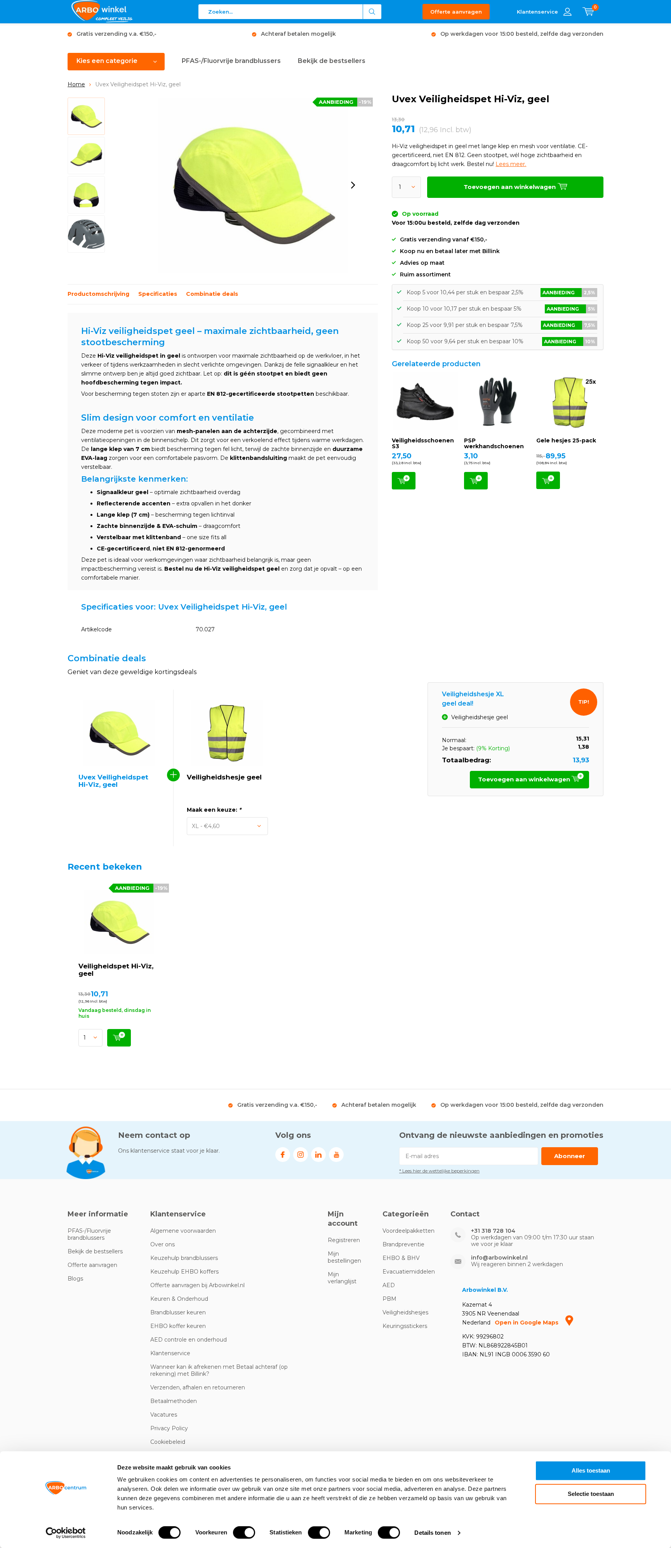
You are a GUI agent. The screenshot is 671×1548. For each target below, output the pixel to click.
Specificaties (157, 293)
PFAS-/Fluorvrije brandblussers (231, 61)
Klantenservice (170, 1353)
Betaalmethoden (173, 1401)
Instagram (300, 1154)
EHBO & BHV (401, 1257)
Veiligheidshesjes (405, 1312)
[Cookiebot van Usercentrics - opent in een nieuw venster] (66, 1533)
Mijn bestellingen (344, 1257)
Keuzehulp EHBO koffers (184, 1271)
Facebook (282, 1154)
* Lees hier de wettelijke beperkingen (439, 1171)
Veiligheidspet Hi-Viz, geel (115, 969)
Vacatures (163, 1414)
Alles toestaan (591, 1470)
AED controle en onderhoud (188, 1339)
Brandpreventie (403, 1244)
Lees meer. (510, 164)
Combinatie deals (212, 293)
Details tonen (432, 1532)
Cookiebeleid (167, 1441)
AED (388, 1285)
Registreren (344, 1240)
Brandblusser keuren (178, 1312)
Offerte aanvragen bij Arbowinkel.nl (197, 1285)
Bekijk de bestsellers (331, 61)
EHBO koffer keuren (178, 1326)
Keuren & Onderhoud (179, 1298)
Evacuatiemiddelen (408, 1271)
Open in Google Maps (527, 1322)
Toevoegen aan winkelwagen (403, 480)
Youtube (336, 1154)
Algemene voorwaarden (183, 1230)
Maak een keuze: (214, 809)
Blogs (75, 1278)
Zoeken (372, 11)
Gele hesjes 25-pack (566, 440)
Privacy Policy (169, 1428)
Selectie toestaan (591, 1493)
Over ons (162, 1244)
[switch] (244, 1532)
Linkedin (318, 1154)
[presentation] (353, 185)
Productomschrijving (98, 293)
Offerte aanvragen (456, 12)
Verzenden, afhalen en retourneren (197, 1387)
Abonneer (569, 1156)
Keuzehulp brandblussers (184, 1257)
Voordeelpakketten (408, 1230)
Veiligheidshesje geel (224, 777)
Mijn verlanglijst (342, 1278)
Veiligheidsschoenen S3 (423, 443)
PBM (389, 1298)
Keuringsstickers (404, 1326)
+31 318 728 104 (493, 1231)
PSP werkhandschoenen (494, 443)
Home (76, 84)
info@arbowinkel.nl (499, 1257)
